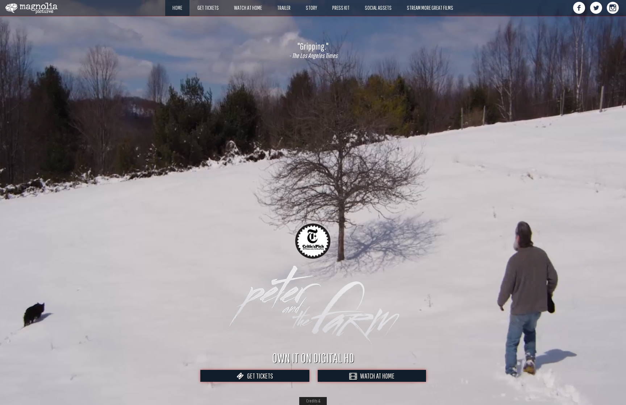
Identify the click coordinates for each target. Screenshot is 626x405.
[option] (313, 50)
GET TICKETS (258, 376)
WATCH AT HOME (376, 376)
